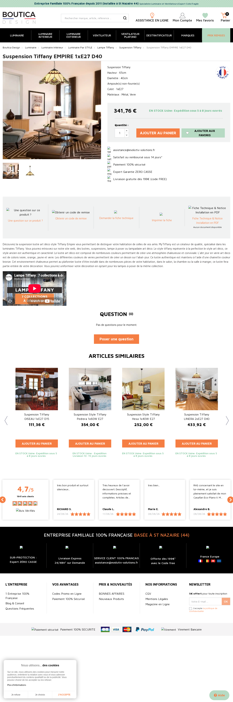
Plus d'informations (16, 685)
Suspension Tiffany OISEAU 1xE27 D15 (36, 416)
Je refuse (15, 694)
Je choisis (40, 694)
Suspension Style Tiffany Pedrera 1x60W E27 (90, 416)
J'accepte (64, 694)
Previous (4, 418)
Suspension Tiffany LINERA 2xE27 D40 (197, 416)
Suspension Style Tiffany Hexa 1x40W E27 (143, 416)
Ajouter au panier (158, 133)
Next (226, 418)
